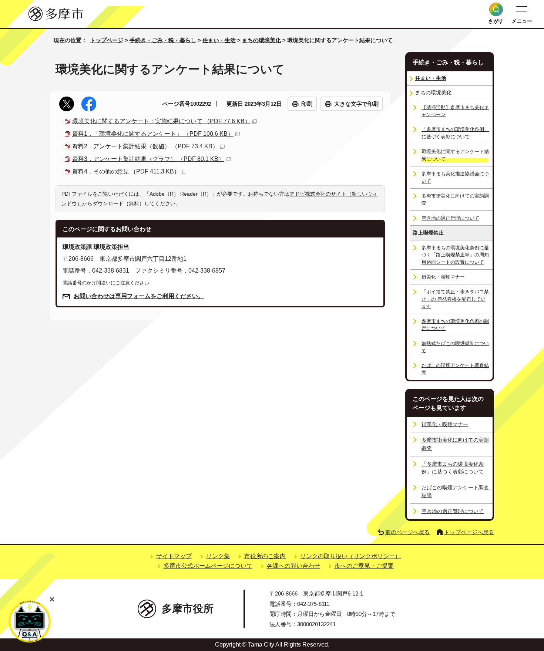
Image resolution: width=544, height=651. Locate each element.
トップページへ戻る (469, 532)
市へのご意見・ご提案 (364, 566)
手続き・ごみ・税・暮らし (163, 40)
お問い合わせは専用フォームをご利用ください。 (139, 296)
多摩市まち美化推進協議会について (455, 177)
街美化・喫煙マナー (443, 277)
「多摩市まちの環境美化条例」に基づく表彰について (455, 133)
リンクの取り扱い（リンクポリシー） (350, 556)
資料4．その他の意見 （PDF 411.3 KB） (126, 171)
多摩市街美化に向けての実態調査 (455, 199)
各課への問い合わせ (293, 566)
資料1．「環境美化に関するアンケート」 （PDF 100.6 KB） (153, 134)
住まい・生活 (219, 40)
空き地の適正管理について (450, 218)
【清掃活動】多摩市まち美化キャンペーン (455, 111)
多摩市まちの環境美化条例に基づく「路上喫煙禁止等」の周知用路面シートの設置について (455, 255)
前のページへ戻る (407, 532)
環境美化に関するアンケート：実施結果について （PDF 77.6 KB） (161, 121)
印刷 (306, 104)
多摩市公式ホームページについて (208, 566)
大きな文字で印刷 (356, 104)
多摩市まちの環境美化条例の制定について (455, 324)
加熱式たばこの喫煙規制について (455, 347)
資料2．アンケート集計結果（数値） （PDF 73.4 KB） (145, 146)
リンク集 (218, 556)
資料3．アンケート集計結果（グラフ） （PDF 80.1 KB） (148, 159)
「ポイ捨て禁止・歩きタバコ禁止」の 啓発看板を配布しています (455, 299)
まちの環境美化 (261, 40)
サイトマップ (174, 556)
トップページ (106, 40)
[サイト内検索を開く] (496, 9)
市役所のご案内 (265, 556)
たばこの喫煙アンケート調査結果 (455, 368)
